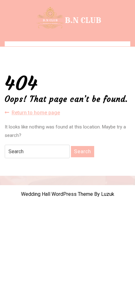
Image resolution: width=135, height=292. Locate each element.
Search (82, 151)
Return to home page (36, 113)
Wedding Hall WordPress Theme (57, 194)
